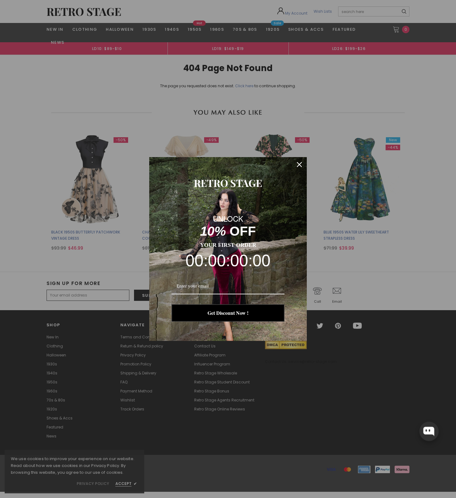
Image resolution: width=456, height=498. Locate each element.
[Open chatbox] (429, 431)
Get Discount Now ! (228, 312)
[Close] (299, 164)
